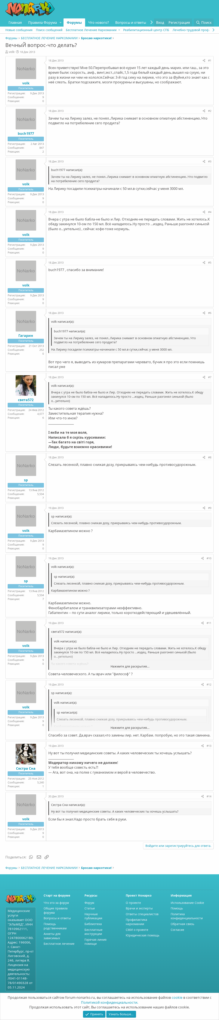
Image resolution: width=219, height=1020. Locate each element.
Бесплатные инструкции (93, 932)
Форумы (74, 22)
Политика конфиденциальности (187, 916)
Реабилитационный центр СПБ (146, 30)
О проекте (133, 903)
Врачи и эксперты (139, 908)
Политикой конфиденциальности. (109, 1002)
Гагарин (25, 335)
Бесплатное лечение (59, 944)
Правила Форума (42, 22)
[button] (60, 22)
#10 (209, 558)
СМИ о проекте (137, 930)
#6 (209, 313)
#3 (209, 161)
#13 (209, 746)
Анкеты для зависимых (52, 936)
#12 (209, 684)
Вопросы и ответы (130, 22)
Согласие (177, 930)
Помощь (177, 908)
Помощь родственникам (55, 926)
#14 (209, 796)
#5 (209, 262)
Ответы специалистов (142, 914)
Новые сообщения (19, 30)
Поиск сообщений (49, 30)
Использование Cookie (187, 903)
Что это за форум (56, 903)
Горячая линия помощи (95, 942)
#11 (209, 623)
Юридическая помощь (142, 935)
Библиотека (93, 924)
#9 (209, 508)
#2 (209, 111)
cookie (177, 997)
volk (11, 52)
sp (26, 480)
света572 (26, 400)
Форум (89, 903)
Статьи (89, 908)
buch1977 (26, 133)
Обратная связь (182, 924)
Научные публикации (93, 916)
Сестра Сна (26, 768)
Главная (15, 22)
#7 (209, 377)
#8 (209, 457)
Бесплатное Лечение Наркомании (91, 30)
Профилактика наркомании (136, 922)
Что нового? (98, 22)
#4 (209, 212)
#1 (209, 60)
